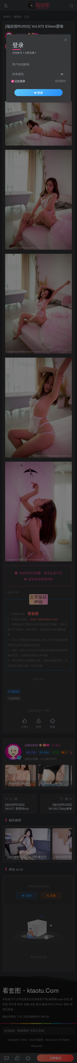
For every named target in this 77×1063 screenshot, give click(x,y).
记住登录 (20, 81)
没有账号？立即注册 (23, 52)
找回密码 (60, 81)
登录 (40, 93)
